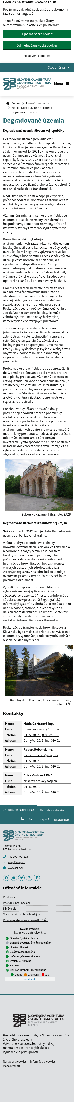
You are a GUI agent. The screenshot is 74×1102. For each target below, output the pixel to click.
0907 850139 (50, 735)
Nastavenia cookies (37, 56)
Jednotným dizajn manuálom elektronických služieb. (29, 1045)
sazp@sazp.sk (16, 862)
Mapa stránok (11, 1066)
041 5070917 (32, 786)
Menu (58, 83)
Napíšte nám (62, 819)
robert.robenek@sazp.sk (41, 755)
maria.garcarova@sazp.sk (41, 729)
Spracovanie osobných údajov (21, 914)
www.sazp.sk (15, 868)
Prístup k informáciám (16, 903)
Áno (24, 819)
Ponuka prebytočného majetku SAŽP (25, 920)
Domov (15, 103)
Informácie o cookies (43, 1061)
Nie (31, 819)
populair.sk (29, 979)
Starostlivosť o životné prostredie (32, 108)
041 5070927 (32, 735)
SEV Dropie (9, 908)
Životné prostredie (37, 103)
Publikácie (9, 897)
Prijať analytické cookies (37, 34)
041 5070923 (32, 761)
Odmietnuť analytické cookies (37, 45)
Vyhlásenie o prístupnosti (20, 1052)
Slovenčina (57, 67)
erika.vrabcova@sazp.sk (40, 781)
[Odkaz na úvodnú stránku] (27, 83)
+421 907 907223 (18, 856)
